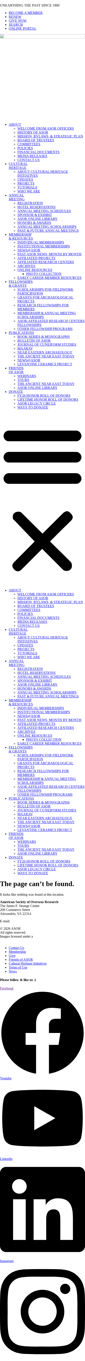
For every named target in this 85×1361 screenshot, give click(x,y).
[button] (42, 499)
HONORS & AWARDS (34, 223)
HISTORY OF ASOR (32, 132)
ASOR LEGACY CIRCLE (36, 403)
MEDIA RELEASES (32, 156)
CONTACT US (28, 160)
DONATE (16, 392)
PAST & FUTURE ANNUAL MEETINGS (48, 230)
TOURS (23, 380)
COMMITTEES (28, 144)
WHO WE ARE (28, 191)
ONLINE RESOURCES (34, 270)
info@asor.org (21, 921)
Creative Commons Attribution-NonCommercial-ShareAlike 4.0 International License (38, 938)
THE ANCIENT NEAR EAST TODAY (46, 356)
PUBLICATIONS (21, 333)
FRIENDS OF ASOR (16, 370)
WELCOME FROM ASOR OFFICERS (45, 128)
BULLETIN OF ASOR (34, 340)
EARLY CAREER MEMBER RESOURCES (49, 278)
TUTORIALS (27, 187)
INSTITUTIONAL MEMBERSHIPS (43, 246)
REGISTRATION (30, 203)
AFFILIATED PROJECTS (36, 258)
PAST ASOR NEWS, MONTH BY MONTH (49, 254)
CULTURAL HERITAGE (18, 166)
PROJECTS (25, 183)
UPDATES (25, 179)
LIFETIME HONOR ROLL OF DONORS (47, 399)
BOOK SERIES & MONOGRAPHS (43, 337)
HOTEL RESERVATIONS (36, 207)
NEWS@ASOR (28, 250)
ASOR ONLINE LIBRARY (37, 219)
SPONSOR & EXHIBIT (34, 215)
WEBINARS (26, 376)
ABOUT (15, 124)
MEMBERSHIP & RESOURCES (21, 236)
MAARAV (25, 348)
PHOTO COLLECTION (43, 274)
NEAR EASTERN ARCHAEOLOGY (44, 352)
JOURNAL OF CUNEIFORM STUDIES (46, 344)
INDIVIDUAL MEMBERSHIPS (40, 242)
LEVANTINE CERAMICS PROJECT (44, 364)
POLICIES (25, 148)
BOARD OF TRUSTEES (35, 140)
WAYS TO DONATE (32, 407)
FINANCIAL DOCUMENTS (38, 152)
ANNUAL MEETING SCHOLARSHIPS (46, 227)
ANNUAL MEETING (17, 197)
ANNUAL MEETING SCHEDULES (44, 211)
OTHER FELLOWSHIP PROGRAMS (45, 329)
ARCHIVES (26, 266)
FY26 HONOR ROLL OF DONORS (43, 395)
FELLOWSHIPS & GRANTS (21, 283)
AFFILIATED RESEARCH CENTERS (45, 262)
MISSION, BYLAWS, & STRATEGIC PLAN (50, 136)
